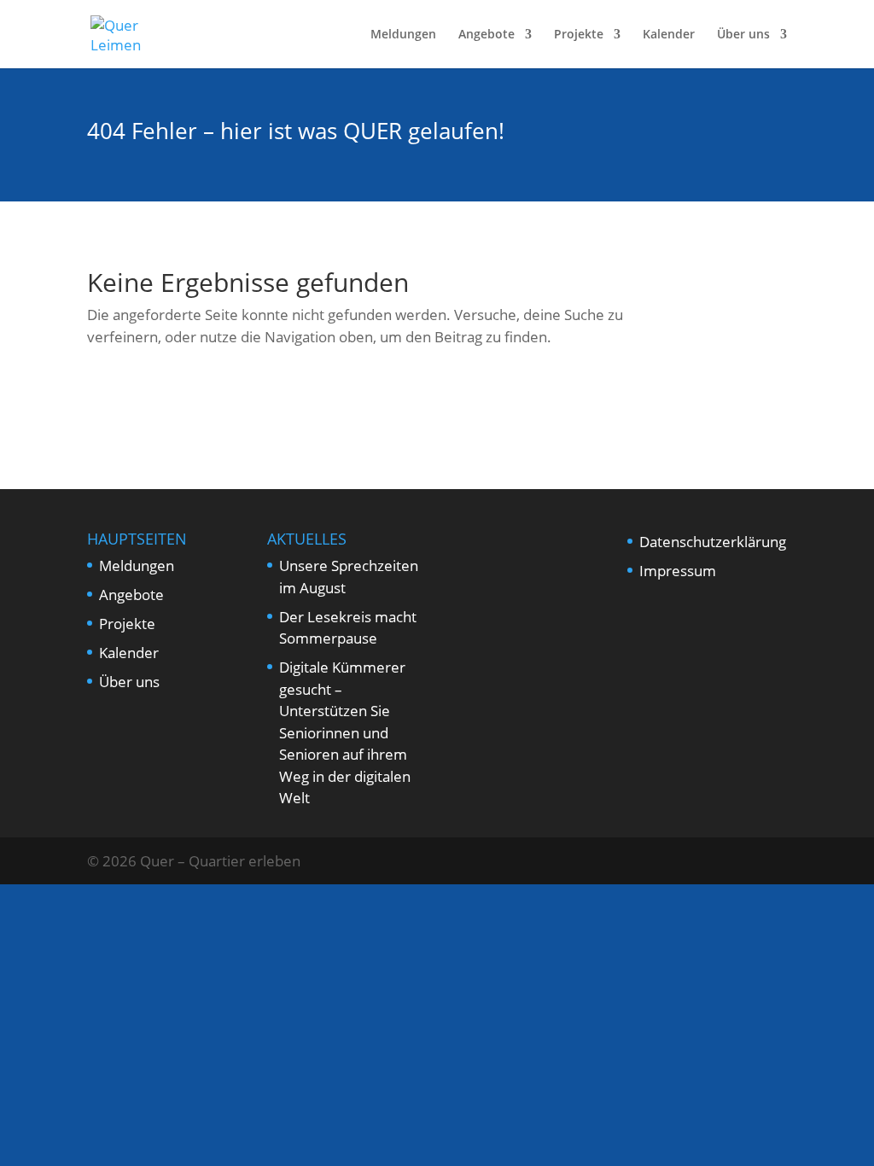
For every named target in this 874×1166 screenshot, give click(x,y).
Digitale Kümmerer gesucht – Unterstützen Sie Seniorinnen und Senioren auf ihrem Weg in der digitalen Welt (345, 732)
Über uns (743, 35)
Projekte (578, 35)
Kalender (669, 35)
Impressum (677, 570)
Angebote (486, 35)
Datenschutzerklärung (712, 541)
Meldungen (403, 35)
